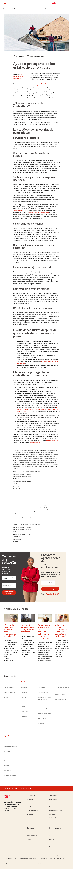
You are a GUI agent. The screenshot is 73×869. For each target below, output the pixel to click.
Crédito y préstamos (9, 692)
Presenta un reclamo (54, 799)
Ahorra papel (52, 814)
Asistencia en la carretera (55, 803)
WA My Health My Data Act (10, 858)
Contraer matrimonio (44, 692)
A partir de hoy (59, 704)
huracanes (51, 84)
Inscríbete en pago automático (56, 810)
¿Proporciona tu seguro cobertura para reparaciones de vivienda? (10, 630)
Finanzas (23, 697)
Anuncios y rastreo (8, 855)
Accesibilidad (50, 855)
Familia (6, 697)
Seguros (23, 706)
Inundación (7, 751)
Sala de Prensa (30, 806)
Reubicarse (41, 723)
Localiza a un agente (50, 589)
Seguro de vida (25, 711)
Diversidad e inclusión (32, 835)
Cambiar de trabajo (43, 709)
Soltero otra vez (42, 718)
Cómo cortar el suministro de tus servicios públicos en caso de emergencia (44, 631)
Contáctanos (30, 799)
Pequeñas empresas (26, 721)
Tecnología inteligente (61, 699)
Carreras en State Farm (32, 831)
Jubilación (24, 716)
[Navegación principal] (5, 3)
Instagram (51, 839)
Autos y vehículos (9, 687)
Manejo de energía (60, 694)
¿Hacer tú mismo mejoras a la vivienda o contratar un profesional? (61, 630)
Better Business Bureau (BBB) (39, 212)
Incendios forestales (9, 770)
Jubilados (29, 839)
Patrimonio (24, 692)
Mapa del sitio (59, 855)
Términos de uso (40, 855)
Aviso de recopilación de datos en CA (29, 858)
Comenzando (42, 687)
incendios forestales (19, 86)
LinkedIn (51, 843)
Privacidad (18, 855)
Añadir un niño (42, 704)
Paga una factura (53, 806)
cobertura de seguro (35, 442)
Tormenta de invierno (10, 775)
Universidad (24, 687)
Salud (22, 702)
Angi (24, 210)
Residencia (7, 702)
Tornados (6, 765)
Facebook (51, 831)
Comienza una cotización (9, 592)
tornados (44, 84)
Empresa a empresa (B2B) (33, 810)
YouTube (51, 846)
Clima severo (7, 761)
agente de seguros (52, 440)
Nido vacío (41, 728)
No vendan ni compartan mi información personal (52, 858)
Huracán (6, 756)
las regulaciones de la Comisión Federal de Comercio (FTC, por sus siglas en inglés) (37, 409)
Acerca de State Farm (32, 803)
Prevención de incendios (10, 746)
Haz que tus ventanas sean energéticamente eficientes (29, 628)
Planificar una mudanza (44, 713)
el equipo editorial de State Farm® (18, 76)
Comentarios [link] (30, 814)
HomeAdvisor (17, 210)
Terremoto (7, 742)
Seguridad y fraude (28, 855)
